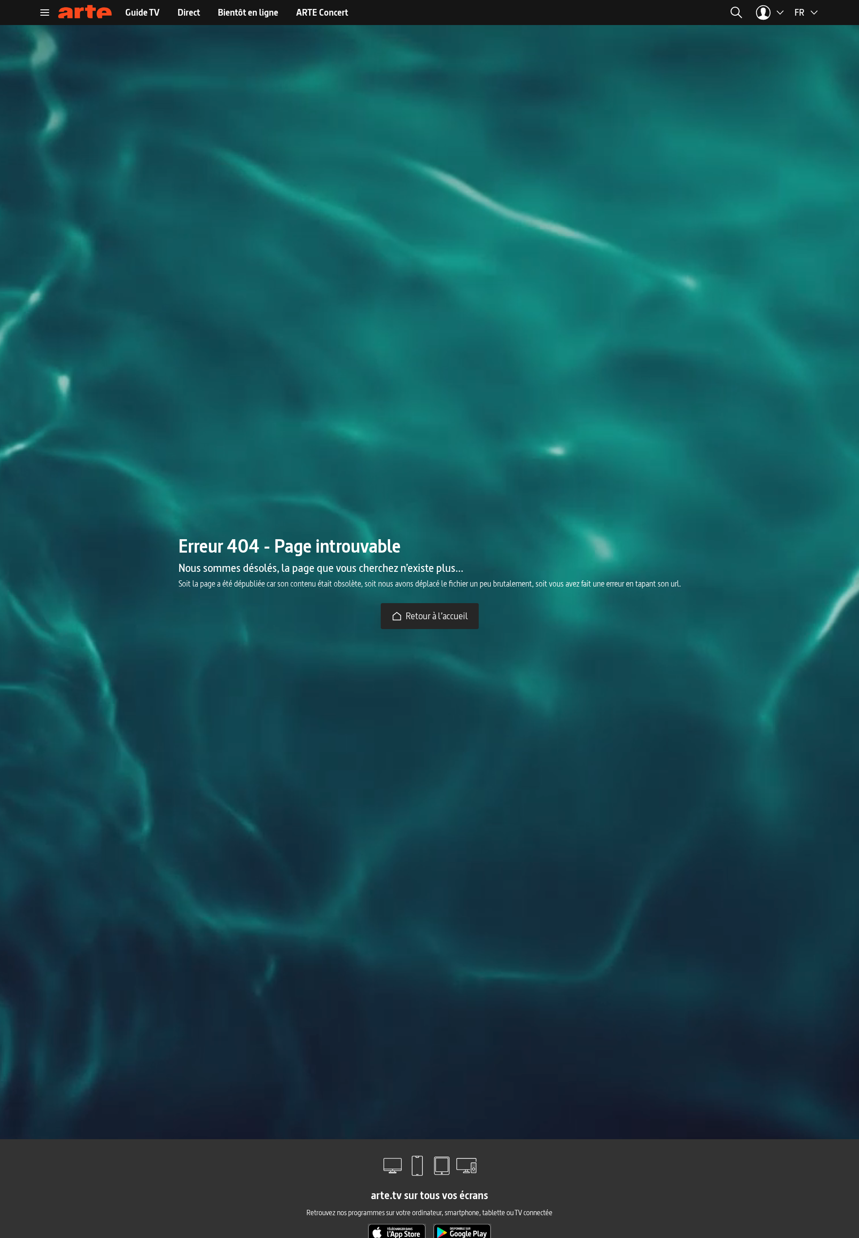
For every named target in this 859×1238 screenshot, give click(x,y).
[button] (625, 12)
